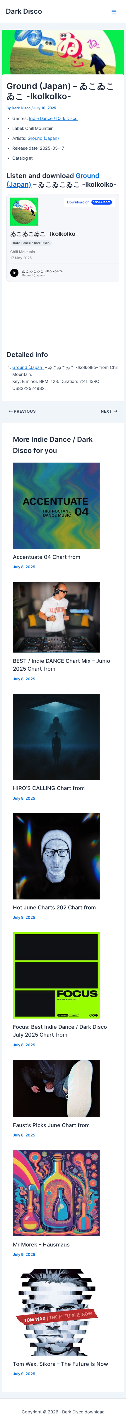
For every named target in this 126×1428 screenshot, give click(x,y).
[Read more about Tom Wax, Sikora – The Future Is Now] (56, 1312)
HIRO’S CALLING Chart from (49, 788)
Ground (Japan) (43, 138)
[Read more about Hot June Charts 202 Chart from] (56, 855)
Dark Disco (24, 11)
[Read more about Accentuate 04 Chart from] (56, 505)
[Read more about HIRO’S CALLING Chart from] (56, 736)
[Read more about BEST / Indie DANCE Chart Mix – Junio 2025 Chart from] (56, 617)
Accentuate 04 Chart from (46, 557)
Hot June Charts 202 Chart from (54, 907)
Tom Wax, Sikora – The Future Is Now (60, 1364)
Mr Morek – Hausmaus (41, 1244)
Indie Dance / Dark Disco (53, 118)
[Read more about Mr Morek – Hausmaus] (56, 1192)
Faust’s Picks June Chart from (51, 1125)
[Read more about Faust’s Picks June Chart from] (56, 1088)
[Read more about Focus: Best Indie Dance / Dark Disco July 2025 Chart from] (56, 975)
